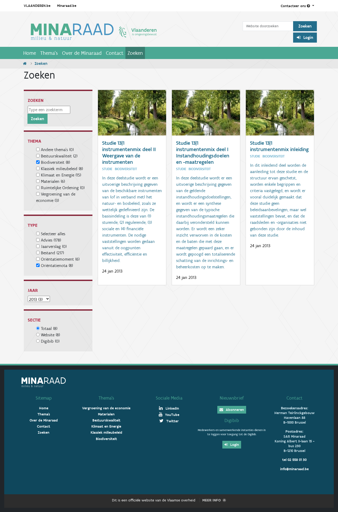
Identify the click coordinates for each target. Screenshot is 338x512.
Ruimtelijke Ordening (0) (62, 187)
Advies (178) (51, 240)
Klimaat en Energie (106, 426)
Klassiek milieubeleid (106, 432)
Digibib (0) (50, 341)
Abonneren (234, 409)
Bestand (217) (52, 252)
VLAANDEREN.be (37, 5)
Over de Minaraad (82, 53)
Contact (114, 53)
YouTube (171, 415)
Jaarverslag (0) (54, 246)
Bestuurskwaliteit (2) (59, 155)
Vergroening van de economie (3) (55, 197)
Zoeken (135, 53)
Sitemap (44, 398)
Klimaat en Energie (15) (61, 175)
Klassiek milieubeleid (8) (62, 168)
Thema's (49, 53)
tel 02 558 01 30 (294, 459)
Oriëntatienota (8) (57, 265)
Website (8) (50, 334)
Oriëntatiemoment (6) (60, 259)
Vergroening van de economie (106, 408)
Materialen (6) (53, 181)
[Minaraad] (132, 31)
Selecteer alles (52, 233)
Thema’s (106, 398)
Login (307, 37)
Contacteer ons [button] (294, 6)
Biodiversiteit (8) (55, 162)
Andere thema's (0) (57, 149)
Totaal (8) (49, 328)
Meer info (211, 500)
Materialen (106, 414)
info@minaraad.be (294, 469)
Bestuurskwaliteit (106, 420)
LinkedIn (172, 408)
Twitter (172, 421)
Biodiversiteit (106, 439)
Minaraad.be (66, 5)
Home (29, 53)
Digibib (231, 420)
